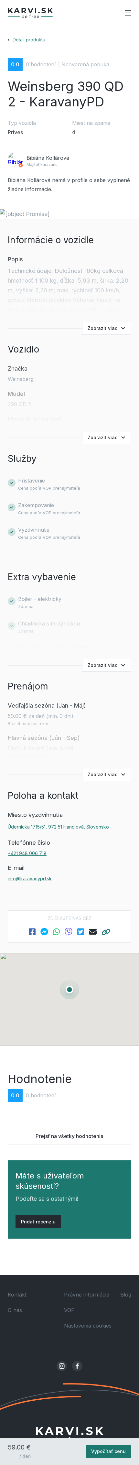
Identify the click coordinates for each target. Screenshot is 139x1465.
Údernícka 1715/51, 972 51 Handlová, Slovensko (58, 827)
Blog (125, 1294)
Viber (68, 931)
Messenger (44, 931)
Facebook (32, 931)
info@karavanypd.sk (30, 878)
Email (92, 931)
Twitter (81, 931)
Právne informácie (86, 1294)
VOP (69, 1310)
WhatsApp (56, 931)
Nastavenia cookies (88, 1325)
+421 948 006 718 (27, 853)
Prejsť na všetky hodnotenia (69, 1136)
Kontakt (17, 1294)
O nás (15, 1310)
